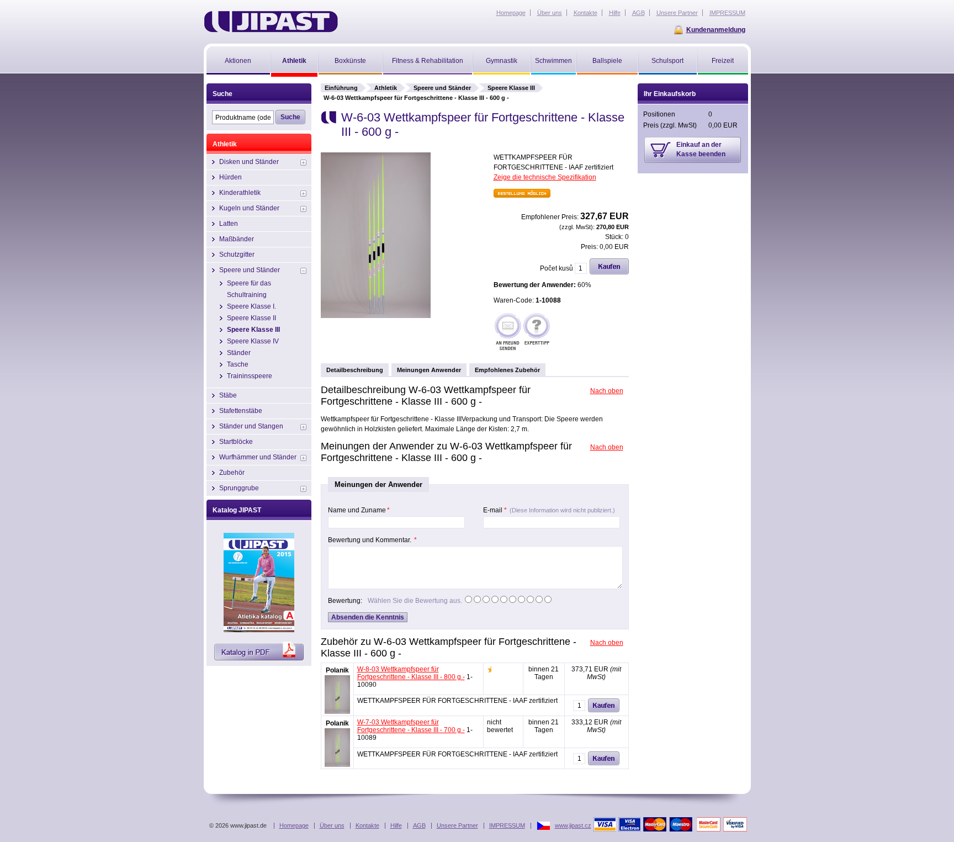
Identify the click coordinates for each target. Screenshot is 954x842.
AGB (419, 825)
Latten (228, 223)
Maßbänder (236, 239)
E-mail (549, 510)
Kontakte (367, 825)
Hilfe (396, 825)
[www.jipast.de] (271, 21)
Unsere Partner (457, 825)
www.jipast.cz (573, 825)
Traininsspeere (249, 376)
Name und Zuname (359, 510)
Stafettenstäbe (240, 411)
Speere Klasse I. (251, 306)
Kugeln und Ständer (249, 208)
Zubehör (232, 472)
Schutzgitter (237, 254)
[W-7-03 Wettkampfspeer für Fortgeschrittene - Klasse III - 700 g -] (337, 765)
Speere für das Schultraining (249, 289)
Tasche (237, 364)
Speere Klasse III (511, 87)
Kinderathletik (240, 193)
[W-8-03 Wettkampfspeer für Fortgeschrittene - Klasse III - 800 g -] (337, 712)
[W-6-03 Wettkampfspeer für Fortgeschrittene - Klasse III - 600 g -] (376, 316)
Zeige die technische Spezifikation (545, 177)
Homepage (294, 825)
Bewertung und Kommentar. (372, 540)
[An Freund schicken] (508, 332)
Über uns (332, 825)
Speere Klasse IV (253, 341)
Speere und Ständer (442, 87)
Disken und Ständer (249, 162)
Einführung (341, 87)
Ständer (239, 353)
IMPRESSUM (507, 825)
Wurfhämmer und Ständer (257, 457)
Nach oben (606, 391)
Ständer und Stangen (251, 426)
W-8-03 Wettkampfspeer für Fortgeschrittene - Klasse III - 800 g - (411, 673)
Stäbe (228, 395)
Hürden (230, 177)
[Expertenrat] (536, 332)
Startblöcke (236, 442)
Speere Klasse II (251, 318)
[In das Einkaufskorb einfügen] (609, 272)
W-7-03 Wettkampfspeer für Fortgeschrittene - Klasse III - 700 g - (411, 726)
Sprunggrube (239, 488)
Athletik (385, 87)
